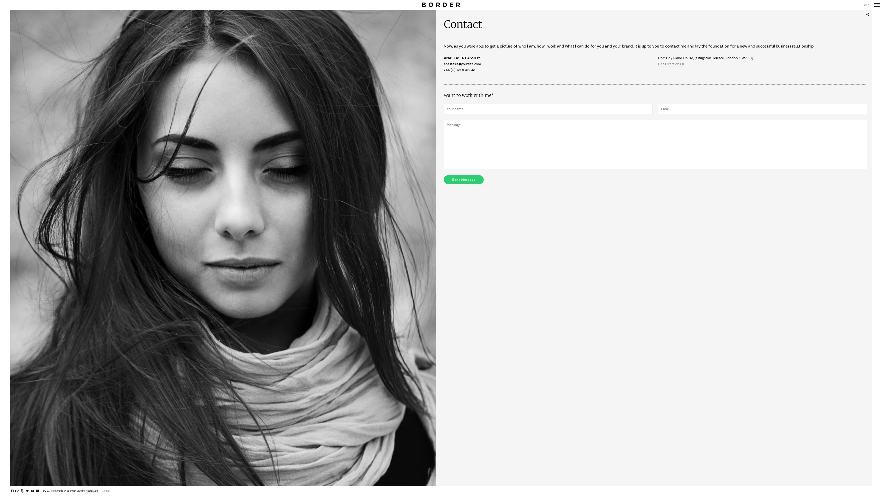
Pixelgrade (91, 490)
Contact (106, 490)
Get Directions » (671, 64)
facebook (14, 491)
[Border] (441, 5)
